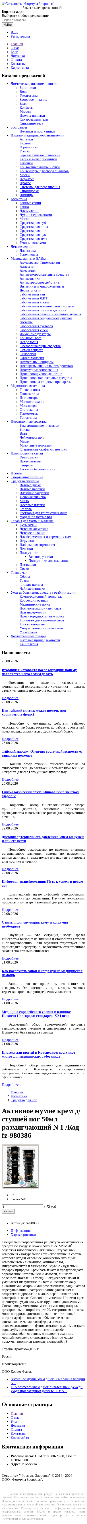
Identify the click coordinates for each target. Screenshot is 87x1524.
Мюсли (25, 111)
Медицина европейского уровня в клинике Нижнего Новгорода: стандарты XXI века (36, 1014)
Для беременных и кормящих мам (45, 537)
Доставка (18, 56)
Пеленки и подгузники (37, 131)
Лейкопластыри (32, 437)
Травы (24, 580)
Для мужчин (29, 211)
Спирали (26, 465)
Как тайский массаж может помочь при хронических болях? (34, 712)
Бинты (25, 429)
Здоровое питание (33, 99)
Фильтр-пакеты (31, 584)
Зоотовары (19, 127)
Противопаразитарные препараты (45, 382)
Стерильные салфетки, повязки (43, 449)
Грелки (25, 151)
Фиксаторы (28, 632)
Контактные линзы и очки (40, 167)
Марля (24, 441)
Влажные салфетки (34, 493)
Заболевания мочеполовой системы (47, 306)
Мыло (24, 501)
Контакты (18, 64)
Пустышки (28, 564)
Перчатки (27, 179)
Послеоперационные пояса (40, 608)
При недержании (33, 612)
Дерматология (30, 290)
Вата (23, 433)
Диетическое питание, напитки (34, 83)
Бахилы (25, 143)
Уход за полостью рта (36, 517)
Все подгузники (41, 556)
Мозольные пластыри (36, 445)
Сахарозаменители (34, 119)
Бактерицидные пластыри (39, 425)
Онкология (28, 354)
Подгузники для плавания (48, 560)
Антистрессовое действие (39, 282)
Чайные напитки (32, 588)
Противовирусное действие (41, 374)
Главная (17, 44)
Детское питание (32, 533)
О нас (15, 48)
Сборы (25, 576)
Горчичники (29, 147)
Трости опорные (32, 624)
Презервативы (30, 461)
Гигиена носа (30, 390)
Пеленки (26, 549)
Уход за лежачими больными (41, 628)
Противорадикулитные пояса (42, 616)
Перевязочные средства (29, 421)
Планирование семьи (27, 453)
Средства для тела (33, 238)
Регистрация (20, 36)
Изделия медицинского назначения (37, 135)
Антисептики (30, 278)
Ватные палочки (32, 489)
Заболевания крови (34, 302)
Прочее (25, 183)
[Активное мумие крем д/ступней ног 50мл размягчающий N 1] (20, 1187)
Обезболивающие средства (40, 346)
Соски (24, 568)
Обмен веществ (31, 350)
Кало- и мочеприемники (38, 159)
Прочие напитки (32, 115)
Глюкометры (29, 394)
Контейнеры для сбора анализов (44, 171)
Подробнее (10, 698)
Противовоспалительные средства (46, 378)
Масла (24, 219)
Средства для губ (33, 223)
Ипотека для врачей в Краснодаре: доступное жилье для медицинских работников (38, 1054)
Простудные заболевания (39, 370)
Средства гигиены (25, 481)
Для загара (28, 250)
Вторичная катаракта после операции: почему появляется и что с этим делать (39, 672)
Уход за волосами (33, 242)
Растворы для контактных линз (43, 513)
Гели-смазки (29, 457)
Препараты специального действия (46, 366)
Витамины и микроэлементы (42, 286)
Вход (14, 32)
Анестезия (27, 270)
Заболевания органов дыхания (43, 310)
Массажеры (28, 405)
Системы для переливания (40, 187)
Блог (14, 52)
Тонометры (28, 417)
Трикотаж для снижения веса (42, 620)
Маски (25, 175)
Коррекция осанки (34, 600)
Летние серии (21, 246)
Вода (23, 91)
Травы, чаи (19, 572)
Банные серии (30, 203)
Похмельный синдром (37, 362)
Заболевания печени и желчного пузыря (50, 314)
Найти (8, 24)
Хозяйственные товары (28, 636)
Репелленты (29, 254)
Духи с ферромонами (36, 215)
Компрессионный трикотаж (41, 596)
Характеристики (23, 1234)
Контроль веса (30, 338)
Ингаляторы (29, 397)
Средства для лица (34, 227)
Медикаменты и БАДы (28, 258)
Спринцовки (29, 191)
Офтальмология (32, 358)
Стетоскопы (29, 409)
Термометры (29, 413)
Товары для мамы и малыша (32, 521)
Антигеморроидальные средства (44, 274)
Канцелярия (29, 644)
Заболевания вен (32, 294)
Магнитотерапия (32, 401)
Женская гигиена (33, 497)
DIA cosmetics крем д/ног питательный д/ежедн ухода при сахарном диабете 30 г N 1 (47, 1389)
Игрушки (27, 541)
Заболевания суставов (36, 326)
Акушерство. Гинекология (40, 262)
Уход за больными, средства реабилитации (43, 592)
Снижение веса (31, 123)
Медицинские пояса (35, 604)
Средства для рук (33, 235)
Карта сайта (20, 68)
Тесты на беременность (37, 469)
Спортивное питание (27, 477)
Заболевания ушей (34, 330)
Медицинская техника (28, 386)
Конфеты (26, 107)
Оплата (16, 60)
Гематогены (29, 95)
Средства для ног (33, 231)
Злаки (24, 103)
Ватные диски (30, 485)
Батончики (28, 87)
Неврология (29, 342)
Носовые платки (32, 505)
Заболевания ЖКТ (34, 298)
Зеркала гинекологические (40, 155)
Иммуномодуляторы (35, 334)
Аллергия (27, 266)
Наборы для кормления (37, 545)
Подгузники (29, 553)
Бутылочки (28, 525)
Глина (24, 207)
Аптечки (26, 139)
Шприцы (26, 195)
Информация (21, 1230)
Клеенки (26, 163)
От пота (26, 509)
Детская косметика (34, 529)
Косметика (19, 199)
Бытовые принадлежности (40, 640)
